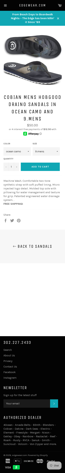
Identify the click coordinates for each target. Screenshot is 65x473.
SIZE (35, 143)
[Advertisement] (32, 296)
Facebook (9, 372)
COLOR (6, 143)
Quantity (8, 159)
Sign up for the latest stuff (20, 395)
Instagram (9, 377)
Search (7, 349)
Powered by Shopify (38, 455)
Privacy (7, 361)
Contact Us (10, 366)
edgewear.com (32, 5)
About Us (9, 355)
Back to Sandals (34, 246)
